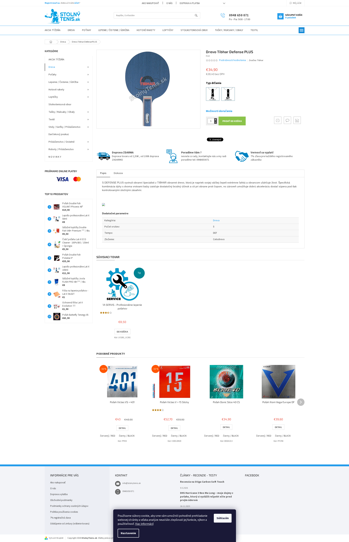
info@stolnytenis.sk (131, 483)
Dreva (52, 67)
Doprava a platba (190, 3)
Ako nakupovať (150, 3)
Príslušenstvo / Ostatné (62, 142)
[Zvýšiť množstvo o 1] (215, 119)
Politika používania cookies (64, 512)
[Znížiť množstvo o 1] (215, 122)
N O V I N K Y (55, 157)
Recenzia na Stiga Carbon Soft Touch (202, 482)
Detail (122, 428)
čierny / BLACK (127, 436)
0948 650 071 (128, 491)
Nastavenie (128, 533)
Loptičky (53, 97)
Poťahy (52, 74)
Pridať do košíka (232, 121)
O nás (169, 3)
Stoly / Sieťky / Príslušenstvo (64, 127)
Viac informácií (144, 524)
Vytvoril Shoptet (56, 538)
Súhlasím (223, 518)
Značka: (256, 60)
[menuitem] (52, 30)
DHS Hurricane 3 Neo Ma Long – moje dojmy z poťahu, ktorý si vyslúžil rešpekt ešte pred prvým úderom (206, 496)
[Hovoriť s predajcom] (287, 120)
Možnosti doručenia (219, 111)
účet (76, 3)
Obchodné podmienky (61, 500)
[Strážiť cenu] (297, 120)
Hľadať (197, 15)
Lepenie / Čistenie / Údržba (63, 82)
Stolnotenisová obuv (60, 104)
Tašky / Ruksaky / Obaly (62, 112)
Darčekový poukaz (59, 134)
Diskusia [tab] (118, 173)
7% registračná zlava (60, 517)
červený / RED (107, 436)
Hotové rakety (56, 89)
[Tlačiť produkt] (277, 120)
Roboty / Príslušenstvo (61, 149)
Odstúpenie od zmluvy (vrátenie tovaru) (69, 523)
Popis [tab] (103, 173)
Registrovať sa (52, 3)
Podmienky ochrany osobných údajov (69, 506)
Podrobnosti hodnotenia (232, 60)
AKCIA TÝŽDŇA (56, 59)
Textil (52, 119)
